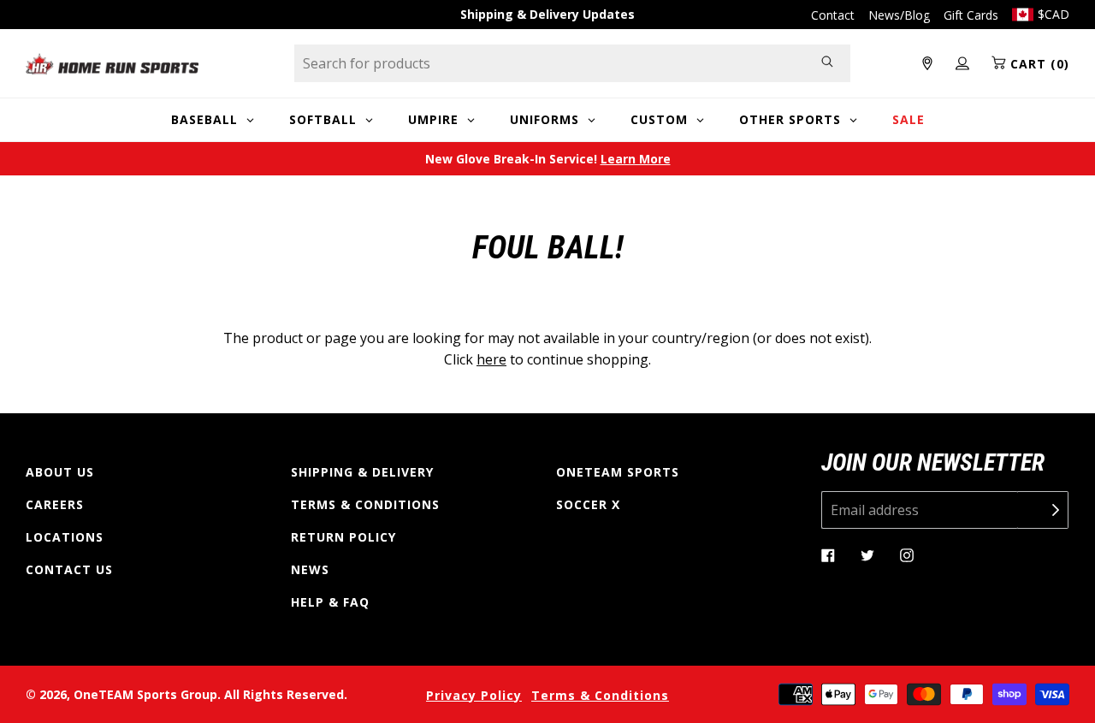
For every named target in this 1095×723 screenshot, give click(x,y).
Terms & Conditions (365, 504)
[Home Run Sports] (112, 63)
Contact (833, 15)
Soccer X (588, 504)
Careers (55, 504)
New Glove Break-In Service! (548, 159)
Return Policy (343, 537)
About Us (60, 472)
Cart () (1037, 64)
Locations (65, 537)
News (310, 569)
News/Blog (899, 15)
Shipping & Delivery (362, 472)
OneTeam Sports (617, 472)
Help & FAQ (330, 602)
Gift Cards (971, 15)
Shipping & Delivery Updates (547, 14)
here (491, 359)
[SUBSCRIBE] (1042, 510)
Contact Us (69, 569)
